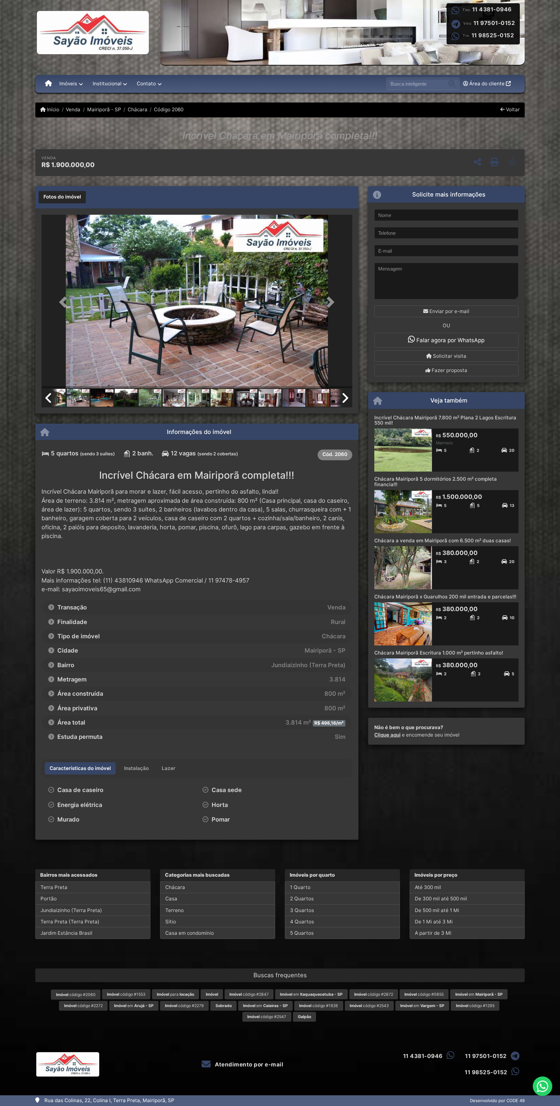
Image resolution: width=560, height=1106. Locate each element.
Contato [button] (146, 83)
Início (52, 109)
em (311, 994)
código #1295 (475, 1005)
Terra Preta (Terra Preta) (70, 922)
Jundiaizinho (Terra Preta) (71, 910)
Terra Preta (54, 887)
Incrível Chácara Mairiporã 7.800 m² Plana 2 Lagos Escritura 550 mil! (445, 420)
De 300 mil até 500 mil (441, 899)
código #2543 (369, 1005)
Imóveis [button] (68, 83)
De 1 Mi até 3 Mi (434, 922)
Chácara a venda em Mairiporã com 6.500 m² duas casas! (442, 540)
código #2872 (373, 994)
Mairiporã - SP (104, 109)
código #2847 (249, 994)
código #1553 (126, 994)
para (175, 994)
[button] (64, 302)
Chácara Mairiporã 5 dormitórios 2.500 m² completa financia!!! (435, 481)
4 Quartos (302, 922)
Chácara (137, 109)
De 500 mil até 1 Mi (437, 910)
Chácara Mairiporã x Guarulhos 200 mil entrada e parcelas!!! (445, 597)
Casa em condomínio (189, 933)
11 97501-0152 (494, 23)
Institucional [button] (107, 83)
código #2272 (83, 1005)
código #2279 (184, 1005)
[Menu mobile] (48, 84)
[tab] (62, 197)
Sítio (170, 922)
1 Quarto (300, 887)
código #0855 (424, 994)
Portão (49, 899)
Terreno (174, 910)
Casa (171, 899)
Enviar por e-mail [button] (448, 311)
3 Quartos (302, 910)
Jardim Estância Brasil (66, 933)
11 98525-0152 (493, 35)
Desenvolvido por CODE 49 (497, 1100)
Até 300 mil (428, 887)
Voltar (512, 109)
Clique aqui (387, 735)
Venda (73, 109)
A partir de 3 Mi (433, 933)
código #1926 (318, 1005)
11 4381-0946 (492, 9)
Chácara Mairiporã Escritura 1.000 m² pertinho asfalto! (438, 653)
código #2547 (266, 1016)
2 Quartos (302, 899)
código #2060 (76, 994)
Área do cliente (487, 83)
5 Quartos (302, 933)
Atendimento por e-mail (248, 1064)
